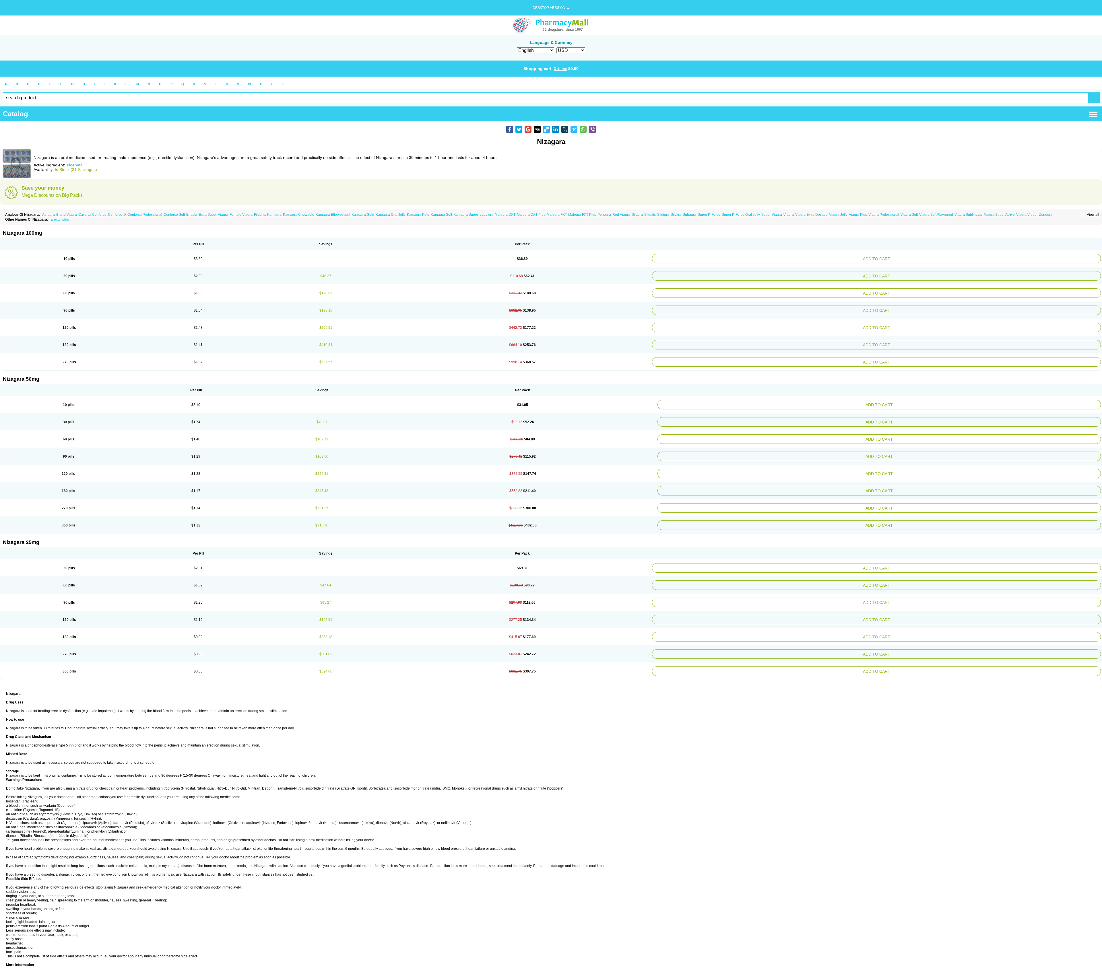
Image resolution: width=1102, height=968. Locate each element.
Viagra (788, 215)
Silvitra (676, 215)
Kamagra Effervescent (333, 215)
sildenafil (74, 165)
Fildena (260, 215)
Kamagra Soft (441, 215)
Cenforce (99, 215)
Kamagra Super (465, 215)
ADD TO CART (953, 258)
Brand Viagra (66, 215)
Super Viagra (771, 215)
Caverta (84, 215)
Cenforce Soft (174, 215)
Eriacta (191, 215)
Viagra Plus (858, 215)
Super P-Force (709, 215)
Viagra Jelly (838, 215)
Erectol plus (60, 219)
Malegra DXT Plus (531, 215)
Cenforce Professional (144, 215)
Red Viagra (621, 215)
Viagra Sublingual (968, 215)
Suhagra (689, 215)
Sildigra (663, 215)
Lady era (486, 215)
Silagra (637, 215)
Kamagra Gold (363, 215)
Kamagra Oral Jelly (391, 215)
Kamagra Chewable (298, 215)
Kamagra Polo (418, 215)
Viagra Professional (883, 215)
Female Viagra (241, 215)
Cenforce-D (117, 215)
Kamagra (274, 215)
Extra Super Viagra (213, 215)
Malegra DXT (505, 215)
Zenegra (1045, 215)
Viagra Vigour (1027, 215)
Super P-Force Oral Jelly (741, 215)
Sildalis (650, 215)
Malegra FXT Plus (582, 215)
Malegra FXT (557, 215)
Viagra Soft (909, 215)
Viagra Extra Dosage (811, 215)
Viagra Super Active (999, 215)
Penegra (604, 215)
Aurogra (48, 215)
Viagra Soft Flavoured (936, 215)
